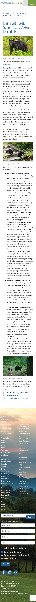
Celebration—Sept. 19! (7, 483)
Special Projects (23, 474)
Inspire (3, 448)
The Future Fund (23, 460)
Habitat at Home (13, 15)
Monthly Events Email (10, 558)
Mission (3, 440)
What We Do (5, 438)
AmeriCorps (22, 481)
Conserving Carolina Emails (12, 552)
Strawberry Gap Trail (24, 429)
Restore (3, 445)
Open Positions (22, 488)
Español (3, 507)
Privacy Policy (5, 593)
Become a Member (6, 462)
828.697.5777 (5, 588)
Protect (3, 443)
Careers (3, 431)
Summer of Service (24, 493)
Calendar (4, 504)
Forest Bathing (5, 474)
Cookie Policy (23, 593)
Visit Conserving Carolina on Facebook (3, 572)
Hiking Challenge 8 (6, 493)
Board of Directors (6, 424)
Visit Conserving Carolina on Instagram (9, 572)
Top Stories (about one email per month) (16, 555)
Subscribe (4, 464)
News (3, 502)
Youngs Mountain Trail (24, 441)
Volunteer (3, 466)
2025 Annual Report (6, 434)
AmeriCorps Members (7, 429)
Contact (3, 509)
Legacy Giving (22, 472)
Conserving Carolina (11, 3)
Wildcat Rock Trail (23, 438)
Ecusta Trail (22, 448)
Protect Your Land (6, 481)
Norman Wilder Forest (24, 426)
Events (3, 469)
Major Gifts (21, 469)
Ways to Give (23, 457)
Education (24, 399)
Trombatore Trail (23, 431)
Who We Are (5, 416)
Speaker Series (5, 471)
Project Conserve (23, 486)
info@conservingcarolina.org (10, 591)
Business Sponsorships (25, 467)
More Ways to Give (23, 477)
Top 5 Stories (4, 450)
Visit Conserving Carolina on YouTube (15, 572)
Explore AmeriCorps (24, 483)
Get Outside (5, 488)
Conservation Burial (6, 479)
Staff (2, 426)
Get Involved (5, 459)
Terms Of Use (14, 593)
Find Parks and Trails (6, 490)
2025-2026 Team (23, 491)
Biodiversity (13, 399)
